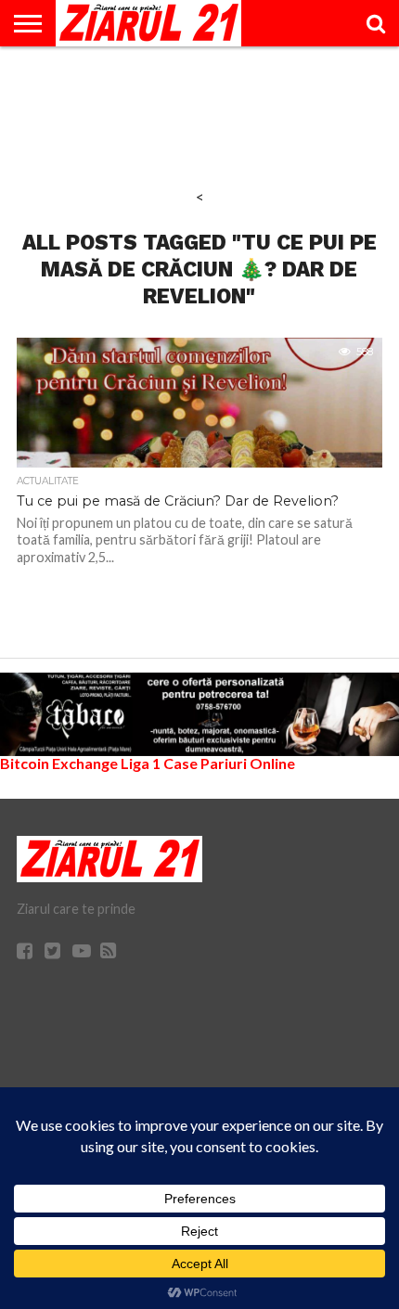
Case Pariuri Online (229, 763)
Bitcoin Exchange (59, 763)
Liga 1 (141, 763)
